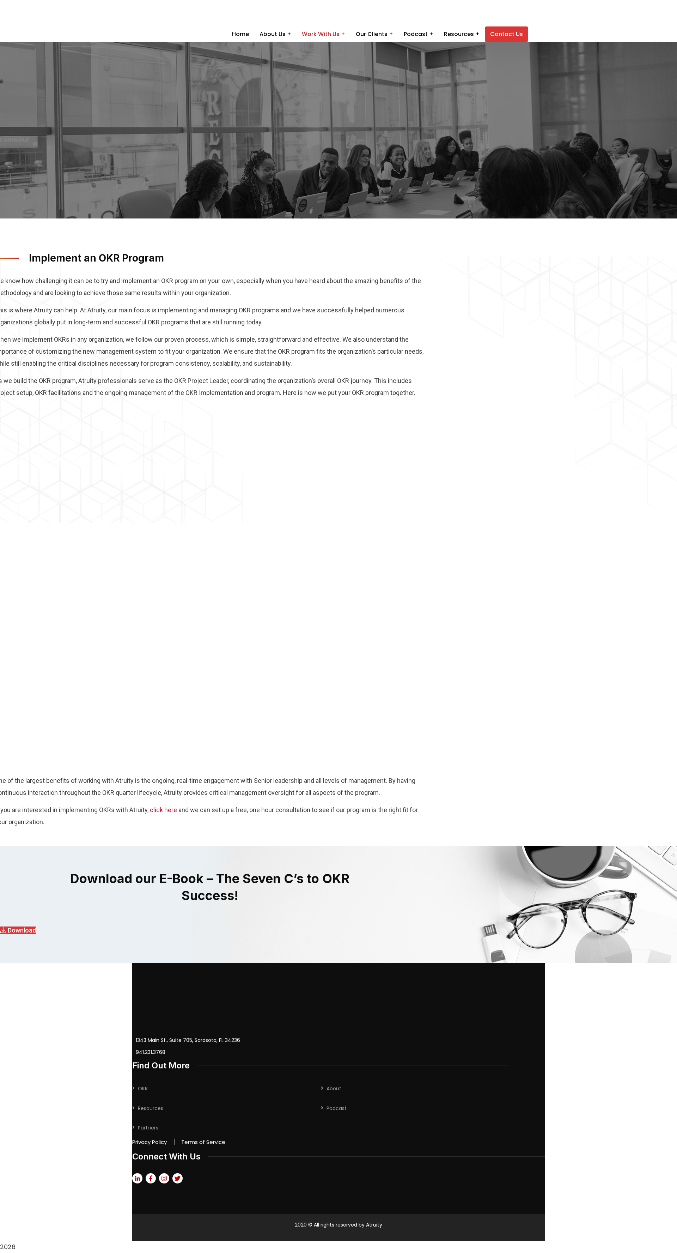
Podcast (337, 1108)
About (334, 1088)
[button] (18, 930)
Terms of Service (203, 1142)
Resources (150, 1108)
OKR (143, 1088)
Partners (148, 1127)
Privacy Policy (149, 1142)
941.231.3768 (150, 1052)
